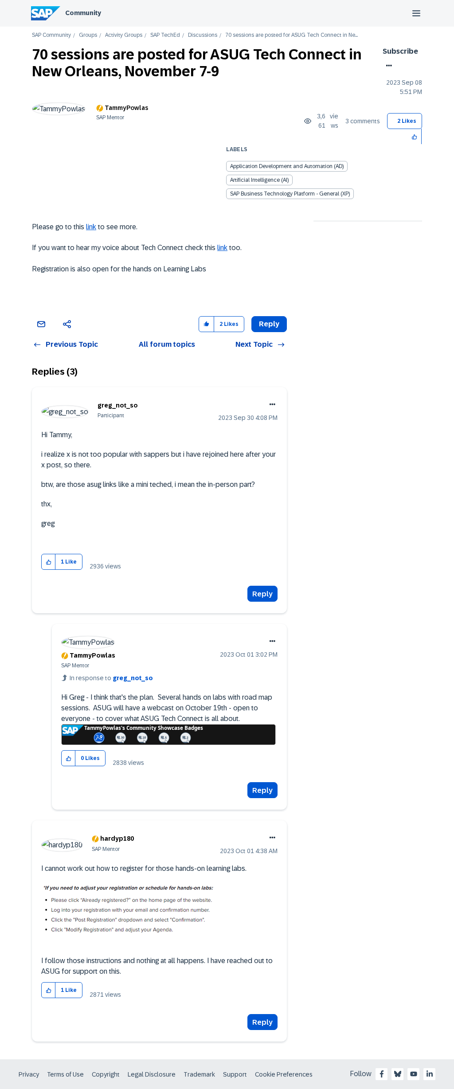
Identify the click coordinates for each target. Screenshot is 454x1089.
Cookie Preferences (284, 1074)
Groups (88, 35)
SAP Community (51, 35)
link (91, 227)
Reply (262, 594)
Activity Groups (123, 35)
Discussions (202, 35)
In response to (111, 678)
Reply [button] (269, 324)
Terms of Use (65, 1074)
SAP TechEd (165, 35)
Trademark (199, 1074)
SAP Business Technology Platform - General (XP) (290, 194)
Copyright (106, 1074)
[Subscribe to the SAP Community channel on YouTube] (413, 1073)
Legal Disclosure (152, 1074)
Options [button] (387, 65)
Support (235, 1074)
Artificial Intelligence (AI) (259, 180)
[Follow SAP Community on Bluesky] (397, 1073)
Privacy (29, 1074)
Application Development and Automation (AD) (287, 166)
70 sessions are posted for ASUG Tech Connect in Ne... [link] (291, 35)
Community (83, 12)
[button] (415, 136)
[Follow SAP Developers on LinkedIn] (429, 1073)
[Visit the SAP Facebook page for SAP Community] (381, 1073)
